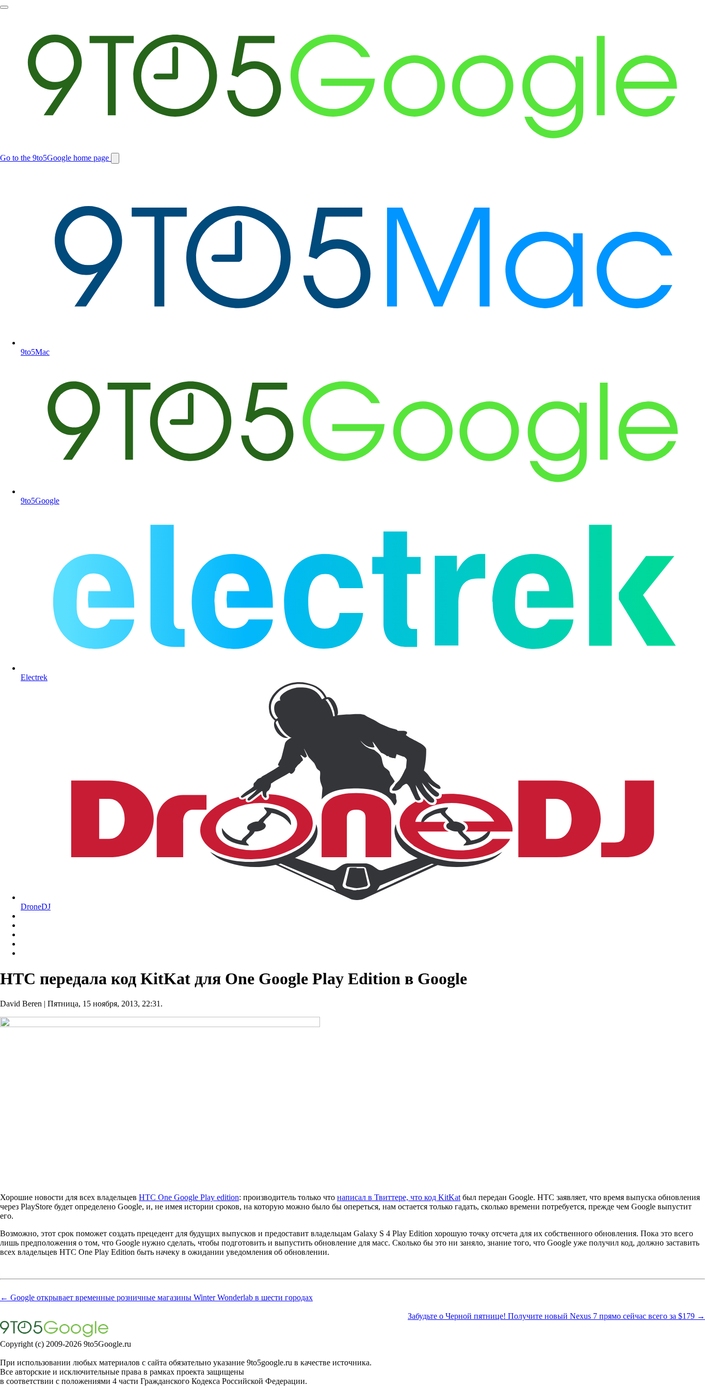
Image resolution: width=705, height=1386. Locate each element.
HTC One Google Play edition (189, 1197)
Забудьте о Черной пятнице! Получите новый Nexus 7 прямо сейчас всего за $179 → (556, 1316)
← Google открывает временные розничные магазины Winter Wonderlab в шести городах (156, 1297)
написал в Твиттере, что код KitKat (398, 1197)
